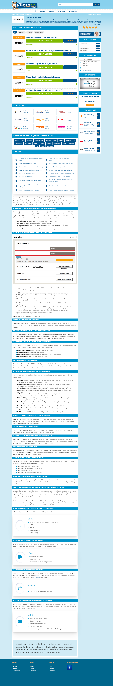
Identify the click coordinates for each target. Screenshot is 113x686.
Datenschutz (52, 670)
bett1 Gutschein (88, 140)
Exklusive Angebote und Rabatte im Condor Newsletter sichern (61, 164)
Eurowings (49, 143)
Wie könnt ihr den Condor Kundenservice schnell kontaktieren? (61, 190)
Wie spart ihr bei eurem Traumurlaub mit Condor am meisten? (31, 170)
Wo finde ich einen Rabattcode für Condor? (27, 164)
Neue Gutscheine (16, 670)
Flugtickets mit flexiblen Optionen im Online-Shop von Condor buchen (31, 159)
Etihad (42, 146)
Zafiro (22, 140)
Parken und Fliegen (39, 140)
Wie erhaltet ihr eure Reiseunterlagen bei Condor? (58, 186)
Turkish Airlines (50, 146)
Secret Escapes (28, 143)
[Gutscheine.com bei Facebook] (69, 666)
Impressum (52, 668)
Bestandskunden (39, 32)
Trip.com (42, 143)
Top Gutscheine (61, 11)
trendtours (68, 140)
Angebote (30, 32)
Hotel (95, 14)
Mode (32, 666)
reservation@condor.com (87, 70)
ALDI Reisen (48, 140)
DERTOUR (36, 143)
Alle (15, 32)
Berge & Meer (71, 143)
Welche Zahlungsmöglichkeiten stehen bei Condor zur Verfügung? (29, 186)
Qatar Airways (57, 143)
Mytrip (55, 140)
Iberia (64, 143)
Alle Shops (15, 666)
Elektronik (33, 670)
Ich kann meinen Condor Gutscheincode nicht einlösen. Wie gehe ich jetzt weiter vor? (60, 181)
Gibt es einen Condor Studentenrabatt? (26, 176)
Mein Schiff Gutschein (89, 132)
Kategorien (51, 11)
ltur (37, 146)
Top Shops (42, 11)
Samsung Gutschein (89, 148)
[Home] (36, 11)
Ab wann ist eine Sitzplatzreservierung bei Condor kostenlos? (61, 170)
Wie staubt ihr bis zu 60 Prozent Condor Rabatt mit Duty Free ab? (61, 173)
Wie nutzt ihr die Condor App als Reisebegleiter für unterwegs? (31, 167)
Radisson (17, 140)
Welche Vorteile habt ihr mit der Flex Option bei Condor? (30, 181)
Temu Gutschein (88, 114)
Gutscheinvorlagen (73, 11)
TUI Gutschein (87, 122)
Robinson (61, 140)
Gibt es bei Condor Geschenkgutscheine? (57, 167)
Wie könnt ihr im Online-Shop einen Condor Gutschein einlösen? (59, 159)
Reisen (32, 668)
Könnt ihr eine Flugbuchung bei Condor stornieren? (29, 190)
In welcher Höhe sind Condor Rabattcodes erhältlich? (59, 176)
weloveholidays (19, 143)
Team (51, 666)
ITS (74, 140)
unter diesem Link (37, 577)
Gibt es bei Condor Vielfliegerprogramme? (27, 173)
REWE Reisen (29, 140)
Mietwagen (99, 14)
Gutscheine (21, 32)
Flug (93, 14)
